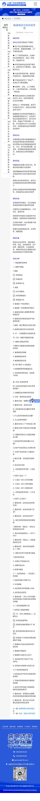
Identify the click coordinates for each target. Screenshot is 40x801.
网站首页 (7, 19)
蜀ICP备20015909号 (29, 799)
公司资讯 (27, 726)
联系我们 (35, 726)
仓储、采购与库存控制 (27, 713)
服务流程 (12, 726)
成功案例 (20, 726)
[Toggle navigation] (35, 4)
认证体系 (5, 726)
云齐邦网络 (17, 799)
